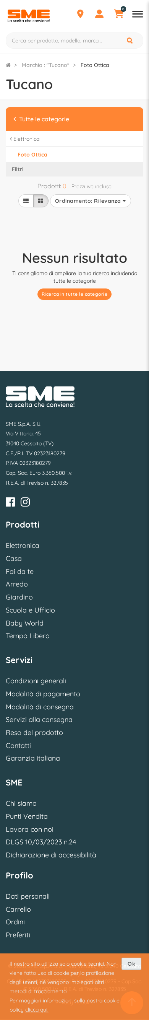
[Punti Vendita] (80, 15)
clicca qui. (37, 1009)
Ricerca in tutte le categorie (75, 294)
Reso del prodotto (34, 732)
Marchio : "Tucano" (46, 65)
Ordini (15, 921)
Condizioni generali (36, 680)
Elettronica (22, 545)
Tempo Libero (28, 635)
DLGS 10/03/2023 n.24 (41, 842)
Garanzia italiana (33, 758)
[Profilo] (99, 15)
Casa (14, 558)
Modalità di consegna (40, 706)
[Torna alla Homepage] (8, 65)
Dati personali (28, 896)
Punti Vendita (27, 816)
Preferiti (18, 934)
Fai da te (20, 571)
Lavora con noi (29, 829)
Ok (131, 963)
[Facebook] (10, 503)
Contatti (18, 745)
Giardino (19, 597)
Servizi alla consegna (39, 719)
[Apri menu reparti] (137, 15)
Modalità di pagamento (43, 693)
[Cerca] (130, 40)
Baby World (25, 623)
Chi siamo (21, 803)
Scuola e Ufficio (30, 610)
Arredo (17, 584)
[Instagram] (25, 503)
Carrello (18, 909)
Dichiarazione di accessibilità (51, 855)
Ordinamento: (88, 200)
